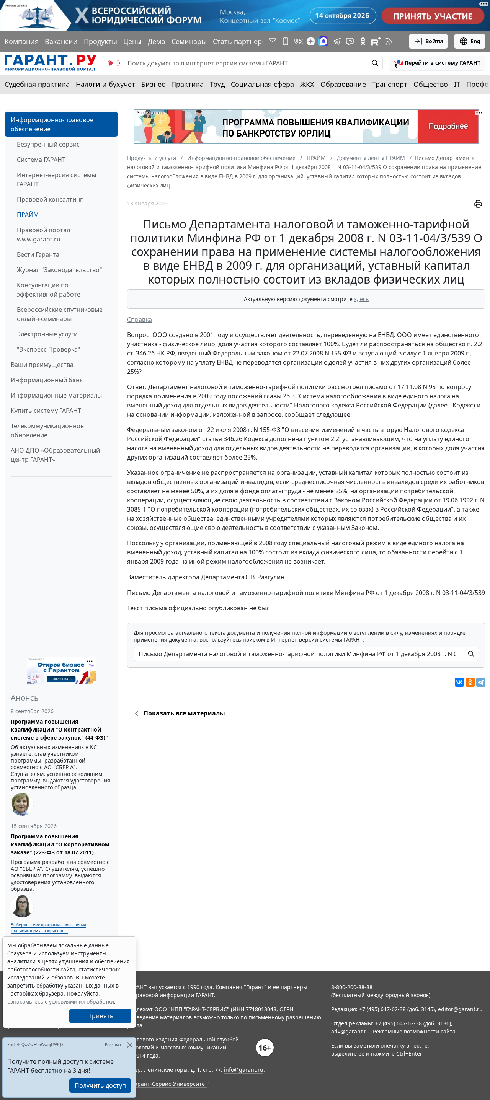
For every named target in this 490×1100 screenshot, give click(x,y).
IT (457, 84)
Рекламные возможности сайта (414, 1031)
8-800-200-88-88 (351, 987)
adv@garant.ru (350, 1031)
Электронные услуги (47, 334)
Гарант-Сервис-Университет (169, 1083)
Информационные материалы (56, 395)
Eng (475, 41)
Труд (217, 84)
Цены (132, 41)
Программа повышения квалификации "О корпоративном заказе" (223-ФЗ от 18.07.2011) (60, 844)
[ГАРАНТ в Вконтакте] (298, 41)
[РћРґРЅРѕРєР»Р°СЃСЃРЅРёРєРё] (470, 682)
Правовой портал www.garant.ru (43, 234)
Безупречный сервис (48, 144)
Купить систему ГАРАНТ (46, 410)
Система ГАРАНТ (41, 159)
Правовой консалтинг (50, 199)
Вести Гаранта (38, 254)
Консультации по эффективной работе (48, 289)
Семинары (189, 41)
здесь (361, 299)
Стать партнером (242, 41)
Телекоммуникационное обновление (47, 430)
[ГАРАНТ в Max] (323, 41)
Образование (343, 84)
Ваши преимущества (42, 364)
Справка (139, 319)
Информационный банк (47, 380)
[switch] (114, 63)
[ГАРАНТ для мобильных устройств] (285, 41)
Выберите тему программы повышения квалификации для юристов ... (48, 927)
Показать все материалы (184, 713)
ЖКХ (307, 84)
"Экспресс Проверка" (48, 349)
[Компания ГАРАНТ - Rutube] (376, 41)
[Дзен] (311, 41)
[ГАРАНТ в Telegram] (336, 41)
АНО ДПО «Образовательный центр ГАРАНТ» (55, 455)
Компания (22, 41)
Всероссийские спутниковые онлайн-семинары (60, 314)
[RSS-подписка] (389, 41)
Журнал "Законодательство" (59, 270)
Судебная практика (37, 84)
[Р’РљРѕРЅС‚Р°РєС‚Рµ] (459, 682)
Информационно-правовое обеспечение (52, 124)
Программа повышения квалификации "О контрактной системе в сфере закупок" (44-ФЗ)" (59, 729)
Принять (100, 1016)
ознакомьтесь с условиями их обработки (60, 1001)
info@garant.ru (243, 1069)
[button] (437, 63)
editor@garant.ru (460, 1009)
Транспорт (389, 84)
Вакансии (61, 41)
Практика (187, 84)
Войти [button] (434, 41)
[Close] (130, 1045)
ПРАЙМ (28, 214)
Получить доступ (100, 1085)
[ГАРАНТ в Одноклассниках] (363, 41)
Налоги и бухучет (105, 84)
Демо (156, 41)
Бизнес (153, 84)
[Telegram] (480, 682)
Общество (430, 84)
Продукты (100, 41)
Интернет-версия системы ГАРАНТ (56, 179)
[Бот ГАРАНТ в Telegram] (349, 41)
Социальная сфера (262, 84)
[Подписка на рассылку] (272, 41)
